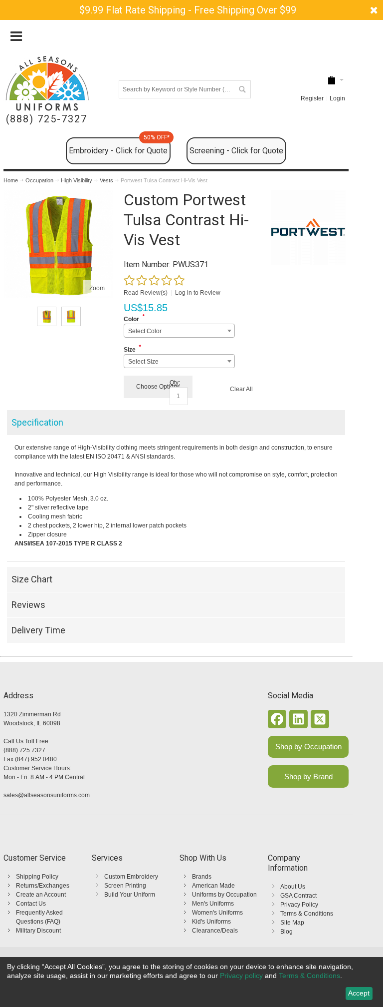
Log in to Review (197, 292)
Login (337, 98)
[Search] (242, 89)
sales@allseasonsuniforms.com (46, 795)
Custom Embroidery (131, 876)
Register (312, 98)
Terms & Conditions (306, 913)
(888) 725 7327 (24, 750)
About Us (292, 886)
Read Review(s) (146, 292)
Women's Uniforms (217, 912)
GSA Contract (298, 895)
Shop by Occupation (308, 746)
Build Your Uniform (129, 894)
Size (130, 349)
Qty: (175, 382)
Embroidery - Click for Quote (119, 146)
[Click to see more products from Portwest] (308, 227)
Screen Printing (125, 885)
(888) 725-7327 (46, 119)
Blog (286, 931)
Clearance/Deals (215, 930)
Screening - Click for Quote (236, 150)
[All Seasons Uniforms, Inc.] (47, 83)
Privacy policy (241, 976)
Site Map (292, 922)
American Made (213, 885)
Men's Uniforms (213, 903)
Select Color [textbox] (145, 331)
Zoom (97, 288)
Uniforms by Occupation (224, 894)
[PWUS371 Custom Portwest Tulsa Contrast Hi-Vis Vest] (46, 316)
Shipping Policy (37, 876)
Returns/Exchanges (42, 885)
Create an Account (41, 894)
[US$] (331, 80)
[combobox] (179, 331)
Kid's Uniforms (211, 921)
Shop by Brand (308, 776)
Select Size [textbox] (143, 361)
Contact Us (31, 903)
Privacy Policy (299, 904)
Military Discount (38, 930)
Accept (359, 993)
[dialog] (191, 982)
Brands (201, 876)
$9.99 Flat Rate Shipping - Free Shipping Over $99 (187, 10)
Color (131, 319)
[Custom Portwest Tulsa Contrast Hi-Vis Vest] (58, 194)
